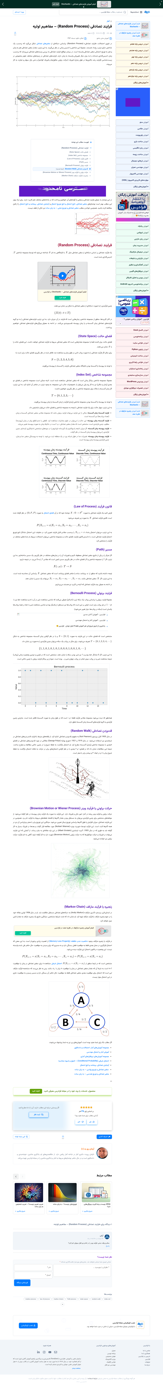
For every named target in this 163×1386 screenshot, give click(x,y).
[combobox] (92, 12)
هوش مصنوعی (111, 1356)
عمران (114, 1350)
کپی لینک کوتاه (20, 1136)
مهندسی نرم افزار (110, 1365)
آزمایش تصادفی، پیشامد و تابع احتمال (34, 204)
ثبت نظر (37, 1114)
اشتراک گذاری (103, 1136)
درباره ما (147, 1365)
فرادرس (147, 1359)
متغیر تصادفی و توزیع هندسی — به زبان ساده (91, 1074)
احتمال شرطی (56, 963)
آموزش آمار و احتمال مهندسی (98, 1052)
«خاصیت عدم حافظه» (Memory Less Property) (68, 941)
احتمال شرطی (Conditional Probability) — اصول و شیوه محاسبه (83, 1061)
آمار (108, 21)
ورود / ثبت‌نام (19, 12)
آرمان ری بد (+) (87, 1149)
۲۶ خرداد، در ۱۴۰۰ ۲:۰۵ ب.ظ (95, 1239)
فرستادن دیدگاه (22, 1282)
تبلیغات (147, 1362)
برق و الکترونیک (110, 1359)
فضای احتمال (49, 513)
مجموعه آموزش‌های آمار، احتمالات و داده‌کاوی (91, 1047)
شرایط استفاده (92, 1378)
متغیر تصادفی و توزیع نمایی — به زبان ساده (62, 208)
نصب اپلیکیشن (27, 1325)
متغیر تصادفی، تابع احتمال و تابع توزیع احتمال (69, 204)
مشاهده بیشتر (76, 1368)
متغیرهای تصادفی (43, 43)
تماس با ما (146, 1350)
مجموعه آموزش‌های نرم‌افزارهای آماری (95, 1056)
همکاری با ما (146, 1353)
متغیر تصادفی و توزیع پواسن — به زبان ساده (92, 1069)
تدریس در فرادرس (144, 1356)
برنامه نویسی (111, 1353)
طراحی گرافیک (111, 1362)
